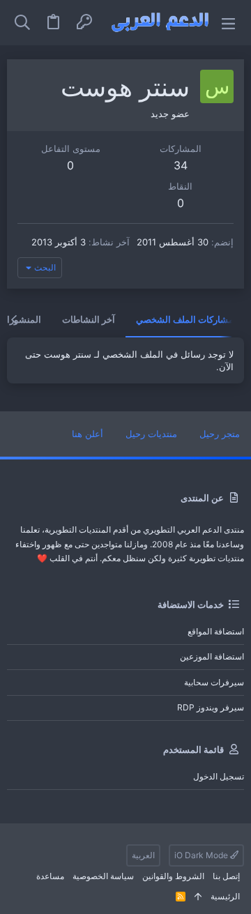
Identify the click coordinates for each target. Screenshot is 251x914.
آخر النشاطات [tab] (88, 319)
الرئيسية (225, 896)
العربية (143, 855)
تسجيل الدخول (218, 776)
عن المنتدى (202, 497)
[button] (228, 22)
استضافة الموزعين (212, 656)
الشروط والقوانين (173, 876)
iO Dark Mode (202, 855)
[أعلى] (198, 897)
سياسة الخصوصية (103, 876)
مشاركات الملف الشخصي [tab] (185, 319)
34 (181, 165)
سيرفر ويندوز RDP (210, 707)
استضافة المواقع (216, 631)
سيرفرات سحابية (214, 682)
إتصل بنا (226, 876)
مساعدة (50, 876)
